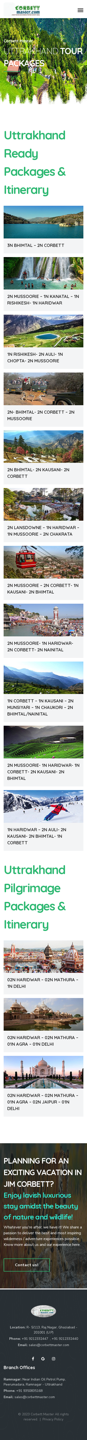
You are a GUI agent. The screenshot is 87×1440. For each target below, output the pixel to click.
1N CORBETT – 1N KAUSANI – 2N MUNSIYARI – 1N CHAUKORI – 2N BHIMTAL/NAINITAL (40, 707)
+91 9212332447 (35, 1338)
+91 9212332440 (65, 1338)
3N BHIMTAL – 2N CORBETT (35, 245)
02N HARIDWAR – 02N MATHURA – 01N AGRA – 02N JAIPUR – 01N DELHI (42, 1102)
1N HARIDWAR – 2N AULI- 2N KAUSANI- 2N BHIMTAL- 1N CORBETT (36, 836)
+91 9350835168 (29, 1390)
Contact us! (26, 1265)
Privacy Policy (53, 1419)
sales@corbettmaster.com (49, 1345)
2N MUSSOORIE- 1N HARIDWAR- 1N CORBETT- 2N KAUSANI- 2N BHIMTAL (43, 771)
